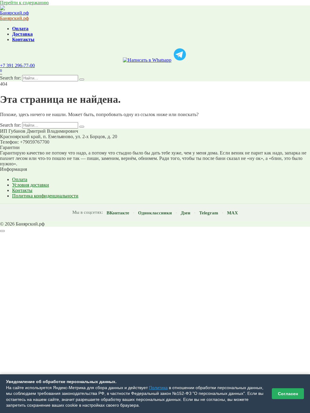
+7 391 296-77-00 (17, 65)
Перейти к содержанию (24, 2)
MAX (232, 212)
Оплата (20, 28)
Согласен (288, 393)
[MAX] (147, 60)
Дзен (185, 212)
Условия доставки (30, 184)
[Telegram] (180, 60)
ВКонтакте (118, 212)
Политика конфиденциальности (45, 195)
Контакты (23, 39)
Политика (158, 387)
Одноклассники (155, 212)
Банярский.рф (14, 18)
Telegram (208, 212)
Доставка (22, 34)
